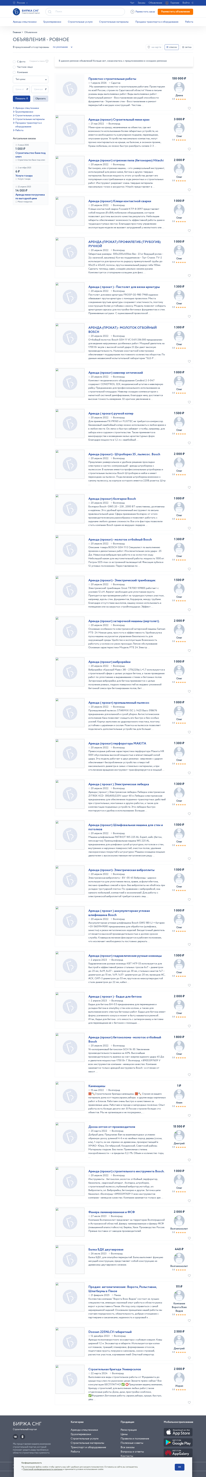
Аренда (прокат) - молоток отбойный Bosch (120, 540)
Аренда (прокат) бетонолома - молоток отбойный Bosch (124, 1039)
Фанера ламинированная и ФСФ (111, 1212)
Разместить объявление (175, 12)
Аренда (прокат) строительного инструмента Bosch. (126, 1171)
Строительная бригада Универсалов (114, 1369)
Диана (179, 95)
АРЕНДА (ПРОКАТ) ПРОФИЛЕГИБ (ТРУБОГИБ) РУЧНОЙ (124, 244)
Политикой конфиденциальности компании (43, 1469)
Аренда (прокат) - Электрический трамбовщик (121, 580)
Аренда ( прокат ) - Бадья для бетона (115, 997)
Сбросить (40, 98)
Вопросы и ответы (132, 1452)
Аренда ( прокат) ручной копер (110, 414)
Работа (189, 22)
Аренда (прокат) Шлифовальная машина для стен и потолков (125, 827)
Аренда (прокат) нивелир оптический (115, 373)
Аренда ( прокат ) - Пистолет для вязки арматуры (124, 287)
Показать (21, 98)
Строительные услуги (80, 22)
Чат (132, 3)
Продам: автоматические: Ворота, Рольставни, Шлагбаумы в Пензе (122, 1289)
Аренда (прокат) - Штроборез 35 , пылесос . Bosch (124, 454)
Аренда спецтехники (25, 22)
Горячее (174, 3)
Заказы (141, 3)
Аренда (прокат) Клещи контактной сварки (119, 201)
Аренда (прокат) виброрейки (109, 662)
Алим (179, 1103)
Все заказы (128, 1447)
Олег (179, 136)
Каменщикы (96, 1086)
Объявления (155, 3)
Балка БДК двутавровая (105, 1250)
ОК (179, 1467)
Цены (124, 1434)
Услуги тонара (24, 176)
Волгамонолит (179, 1229)
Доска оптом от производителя (111, 1127)
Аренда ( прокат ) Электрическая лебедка (118, 784)
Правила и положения (135, 1439)
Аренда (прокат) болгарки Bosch (112, 499)
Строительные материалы (114, 22)
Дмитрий (179, 1143)
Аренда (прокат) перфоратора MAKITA (117, 744)
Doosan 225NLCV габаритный (110, 1332)
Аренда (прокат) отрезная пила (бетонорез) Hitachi (126, 160)
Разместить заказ (145, 12)
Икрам (179, 1386)
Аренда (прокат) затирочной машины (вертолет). (123, 621)
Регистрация (129, 1430)
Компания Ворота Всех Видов (179, 1307)
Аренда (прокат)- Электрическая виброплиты (121, 870)
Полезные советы (132, 1443)
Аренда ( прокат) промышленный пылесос (118, 703)
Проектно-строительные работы (112, 79)
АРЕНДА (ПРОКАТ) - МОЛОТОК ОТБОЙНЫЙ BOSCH (122, 330)
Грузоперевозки (52, 22)
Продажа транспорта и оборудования (156, 22)
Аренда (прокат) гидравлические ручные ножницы (125, 956)
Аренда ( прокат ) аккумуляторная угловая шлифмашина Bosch (119, 913)
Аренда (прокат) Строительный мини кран (119, 120)
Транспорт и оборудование (88, 1447)
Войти (186, 3)
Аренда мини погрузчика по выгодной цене (30, 196)
